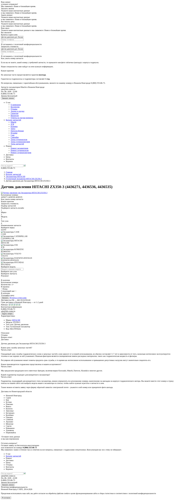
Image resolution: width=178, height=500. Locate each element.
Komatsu (14, 126)
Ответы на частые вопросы (22, 118)
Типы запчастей (17, 144)
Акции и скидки (17, 111)
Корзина (9, 161)
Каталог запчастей (13, 120)
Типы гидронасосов (19, 139)
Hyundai (14, 133)
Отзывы (14, 109)
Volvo (13, 129)
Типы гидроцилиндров (20, 142)
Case (12, 135)
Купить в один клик (18, 298)
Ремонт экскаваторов (19, 148)
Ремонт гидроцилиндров (21, 153)
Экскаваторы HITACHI (15, 176)
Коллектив (15, 107)
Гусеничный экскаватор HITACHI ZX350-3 (24, 179)
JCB (12, 124)
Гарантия (14, 113)
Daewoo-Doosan (17, 131)
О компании (16, 105)
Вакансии (15, 116)
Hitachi (13, 122)
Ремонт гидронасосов (20, 150)
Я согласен (6, 498)
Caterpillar (15, 137)
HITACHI (16, 320)
